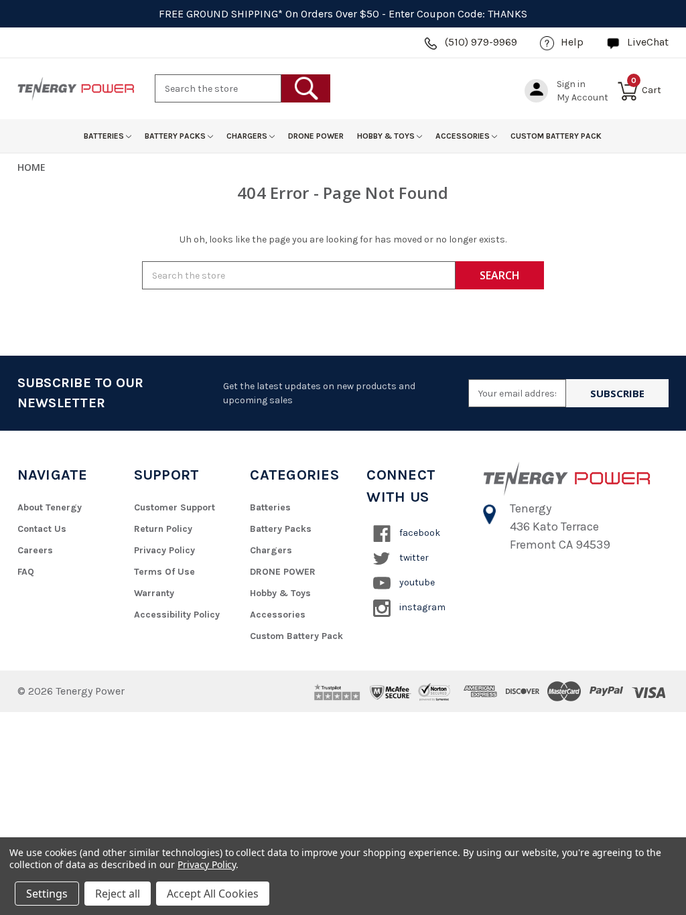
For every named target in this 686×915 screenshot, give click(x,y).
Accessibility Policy (177, 614)
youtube (416, 582)
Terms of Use (164, 571)
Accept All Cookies (213, 893)
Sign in (571, 84)
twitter (413, 557)
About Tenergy (49, 507)
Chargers (247, 136)
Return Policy (163, 529)
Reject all (117, 893)
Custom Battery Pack (556, 136)
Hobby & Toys (387, 136)
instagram (421, 607)
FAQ (25, 571)
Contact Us (41, 529)
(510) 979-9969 (481, 42)
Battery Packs (176, 136)
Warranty (154, 593)
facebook (418, 533)
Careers (35, 550)
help (572, 42)
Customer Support (174, 507)
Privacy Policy (164, 550)
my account (582, 97)
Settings (47, 893)
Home (31, 167)
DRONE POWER (316, 136)
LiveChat (648, 42)
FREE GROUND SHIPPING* (221, 13)
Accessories (463, 136)
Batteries (105, 136)
